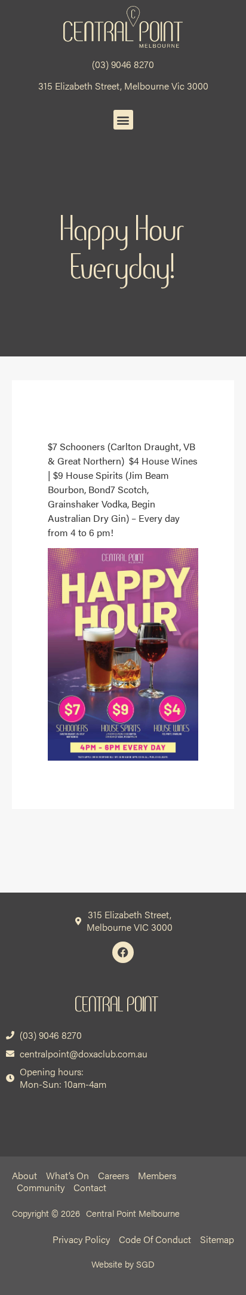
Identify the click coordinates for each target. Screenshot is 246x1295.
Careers (113, 1176)
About (24, 1176)
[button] (123, 120)
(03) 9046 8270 (123, 64)
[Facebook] (123, 952)
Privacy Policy (81, 1239)
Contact (89, 1188)
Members (157, 1176)
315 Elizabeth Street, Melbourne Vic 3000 (123, 86)
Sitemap (217, 1239)
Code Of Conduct (155, 1239)
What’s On (67, 1176)
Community (40, 1188)
